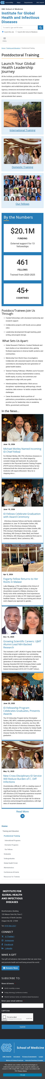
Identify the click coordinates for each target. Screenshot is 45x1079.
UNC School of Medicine (12, 9)
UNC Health (7, 1057)
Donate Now (11, 968)
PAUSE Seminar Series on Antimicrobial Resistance (21, 997)
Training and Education (13, 48)
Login (41, 1057)
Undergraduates (9, 858)
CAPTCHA (6, 1011)
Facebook (8, 944)
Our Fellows (9, 849)
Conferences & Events (11, 872)
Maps (19, 2)
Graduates (7, 854)
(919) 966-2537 (10, 926)
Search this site (9, 32)
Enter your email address (13, 1001)
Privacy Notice (22, 1071)
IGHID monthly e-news (12, 988)
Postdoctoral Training (12, 836)
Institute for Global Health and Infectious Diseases (20, 17)
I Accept (22, 1075)
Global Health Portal (10, 863)
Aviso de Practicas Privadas (34, 1060)
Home (3, 48)
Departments (28, 2)
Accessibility (9, 2)
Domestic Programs (11, 845)
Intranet (17, 1057)
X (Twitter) (9, 936)
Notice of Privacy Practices (14, 1060)
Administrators (9, 868)
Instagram (9, 940)
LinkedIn (8, 948)
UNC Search (40, 2)
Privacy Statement (29, 1057)
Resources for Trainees (12, 877)
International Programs (12, 840)
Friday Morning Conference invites (16, 993)
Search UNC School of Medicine (27, 32)
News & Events (9, 983)
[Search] (40, 27)
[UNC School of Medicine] (22, 1048)
